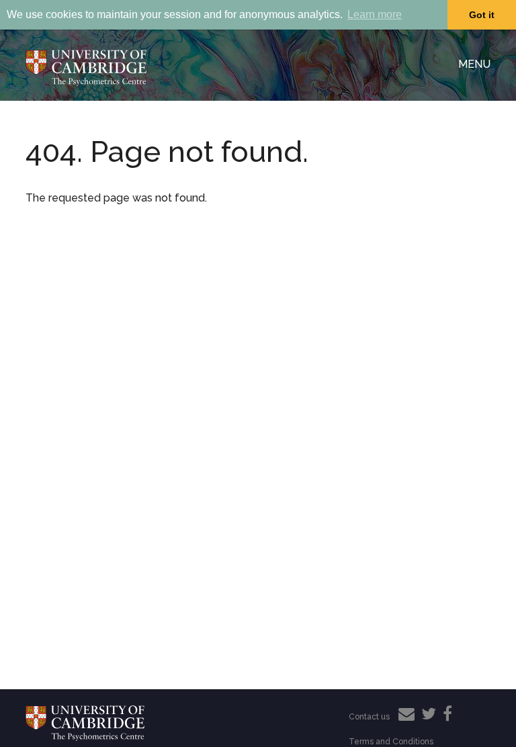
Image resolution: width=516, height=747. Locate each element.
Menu (474, 64)
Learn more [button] (374, 14)
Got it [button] (481, 14)
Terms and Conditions (391, 741)
